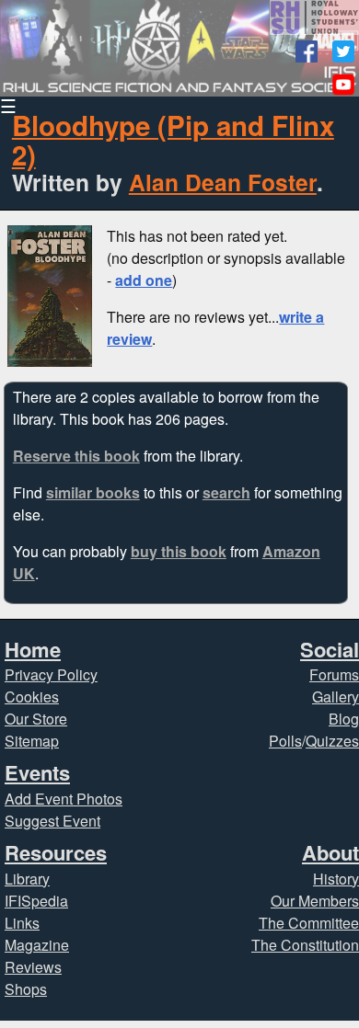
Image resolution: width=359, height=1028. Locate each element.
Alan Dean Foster (223, 182)
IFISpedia (36, 900)
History (336, 878)
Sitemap (32, 740)
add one (143, 280)
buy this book (178, 551)
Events (37, 772)
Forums (334, 674)
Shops (26, 988)
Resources (56, 852)
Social (329, 649)
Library (27, 878)
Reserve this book (76, 455)
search (226, 492)
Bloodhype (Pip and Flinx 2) (173, 140)
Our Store (36, 718)
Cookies (32, 696)
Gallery (335, 696)
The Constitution (305, 944)
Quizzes (332, 740)
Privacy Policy (51, 674)
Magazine (37, 944)
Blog (344, 718)
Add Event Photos (63, 798)
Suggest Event (52, 820)
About (330, 852)
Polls (285, 740)
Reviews (33, 966)
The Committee (309, 922)
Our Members (315, 900)
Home (33, 649)
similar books (93, 492)
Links (22, 922)
